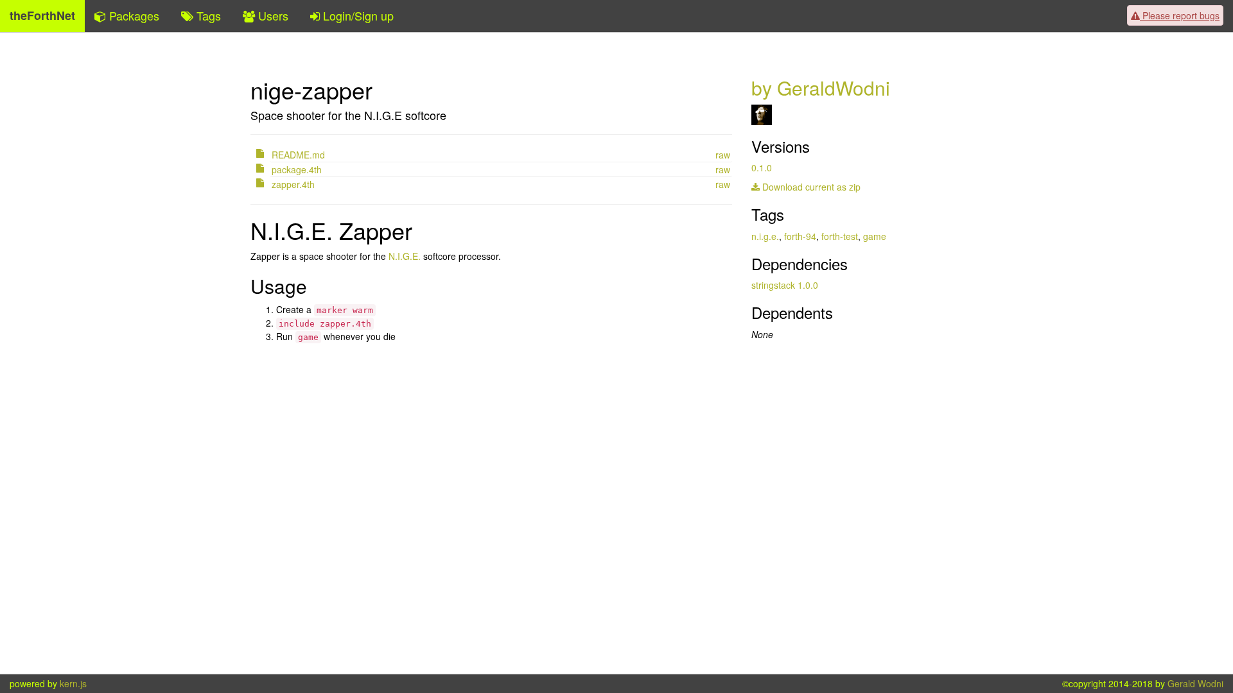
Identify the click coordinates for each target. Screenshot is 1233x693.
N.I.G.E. (405, 256)
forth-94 (800, 236)
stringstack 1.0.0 (784, 284)
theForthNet (42, 15)
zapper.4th (293, 184)
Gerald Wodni (1195, 683)
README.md (298, 154)
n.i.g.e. (765, 236)
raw (722, 154)
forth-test (839, 236)
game (874, 236)
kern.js (73, 683)
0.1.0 (761, 167)
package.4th (297, 169)
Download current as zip (810, 186)
